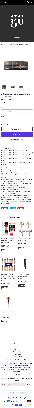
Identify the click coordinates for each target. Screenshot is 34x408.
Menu (5, 2)
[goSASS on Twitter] (10, 393)
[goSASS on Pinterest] (17, 393)
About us (17, 349)
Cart (31, 2)
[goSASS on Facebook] (14, 393)
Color (2, 108)
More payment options (17, 139)
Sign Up (29, 384)
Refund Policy (17, 352)
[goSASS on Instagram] (20, 393)
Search (17, 347)
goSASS (12, 398)
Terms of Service (17, 356)
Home (2, 44)
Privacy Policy (17, 354)
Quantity (3, 116)
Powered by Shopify (21, 398)
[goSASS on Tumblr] (22, 393)
